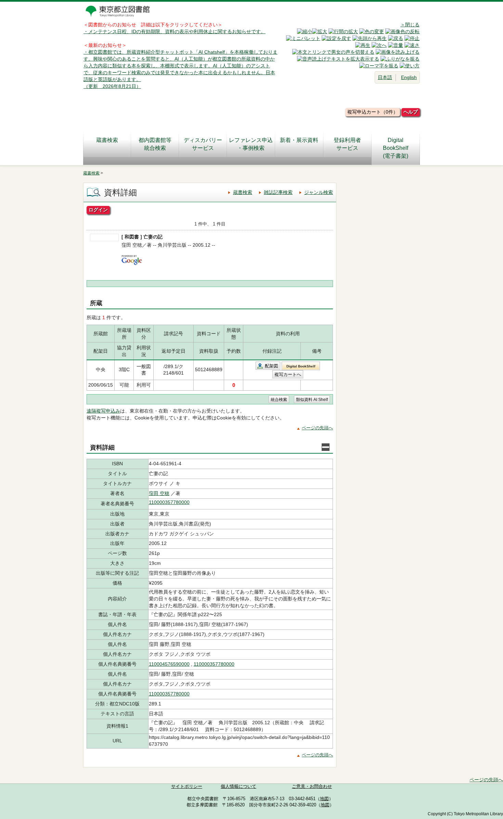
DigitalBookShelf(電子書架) (395, 148)
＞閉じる (410, 24)
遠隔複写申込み (103, 411)
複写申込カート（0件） (372, 112)
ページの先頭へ (317, 427)
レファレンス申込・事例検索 (251, 144)
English (409, 77)
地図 (324, 798)
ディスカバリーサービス (203, 144)
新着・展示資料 (299, 140)
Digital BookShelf (300, 366)
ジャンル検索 (318, 192)
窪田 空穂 (159, 493)
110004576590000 (169, 664)
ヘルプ (410, 112)
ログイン (98, 209)
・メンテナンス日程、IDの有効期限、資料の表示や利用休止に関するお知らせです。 (174, 31)
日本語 (385, 77)
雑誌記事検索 (278, 192)
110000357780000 (169, 502)
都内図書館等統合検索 (155, 144)
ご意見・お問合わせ (312, 786)
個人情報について (238, 786)
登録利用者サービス (347, 144)
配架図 (271, 365)
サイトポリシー (186, 786)
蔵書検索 (107, 140)
